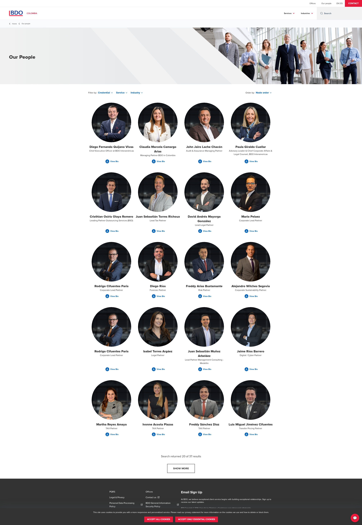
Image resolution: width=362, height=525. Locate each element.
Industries (305, 13)
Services (288, 13)
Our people (326, 3)
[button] (353, 3)
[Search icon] (321, 13)
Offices (313, 3)
